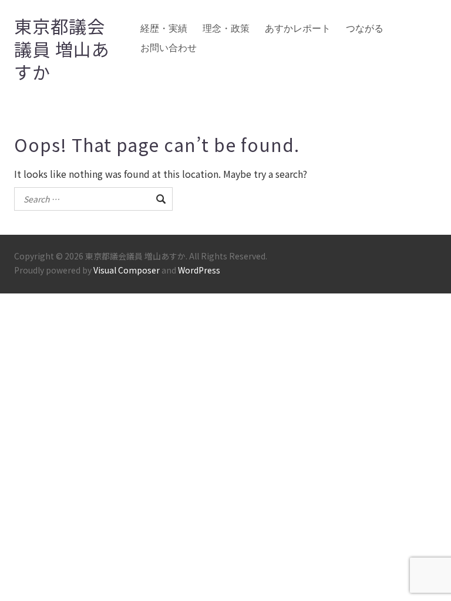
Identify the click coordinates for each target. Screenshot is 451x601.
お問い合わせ (168, 47)
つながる (364, 28)
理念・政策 (226, 28)
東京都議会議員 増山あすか (62, 49)
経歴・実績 (163, 28)
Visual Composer (126, 270)
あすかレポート (298, 28)
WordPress (199, 270)
